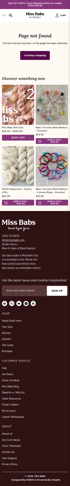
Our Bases (7, 374)
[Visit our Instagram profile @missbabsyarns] (11, 303)
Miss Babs (40, 476)
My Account (9, 411)
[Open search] (10, 15)
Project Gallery (10, 404)
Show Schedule (10, 380)
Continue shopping (35, 55)
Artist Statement (11, 446)
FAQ (4, 368)
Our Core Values (11, 440)
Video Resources (11, 398)
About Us (7, 434)
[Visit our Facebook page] (4, 303)
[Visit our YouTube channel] (18, 303)
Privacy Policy (10, 464)
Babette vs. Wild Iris (13, 392)
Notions (6, 333)
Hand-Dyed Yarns (12, 321)
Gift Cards (7, 345)
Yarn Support (9, 458)
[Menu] (4, 15)
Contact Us (8, 452)
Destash (6, 339)
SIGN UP (57, 290)
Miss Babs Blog (10, 386)
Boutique (7, 351)
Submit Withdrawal (13, 417)
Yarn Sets (7, 327)
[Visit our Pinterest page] (33, 303)
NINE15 (30, 480)
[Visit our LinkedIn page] (26, 303)
